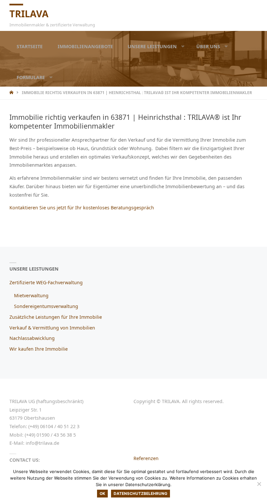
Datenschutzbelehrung (140, 493)
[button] (178, 46)
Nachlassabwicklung (32, 338)
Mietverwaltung (31, 295)
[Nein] (259, 484)
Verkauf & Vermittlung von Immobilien (52, 328)
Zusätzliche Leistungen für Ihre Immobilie (55, 317)
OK (102, 493)
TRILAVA (29, 13)
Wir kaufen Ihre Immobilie (38, 349)
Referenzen (146, 458)
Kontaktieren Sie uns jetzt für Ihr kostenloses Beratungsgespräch (81, 207)
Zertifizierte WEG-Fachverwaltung (46, 282)
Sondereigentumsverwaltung (46, 306)
